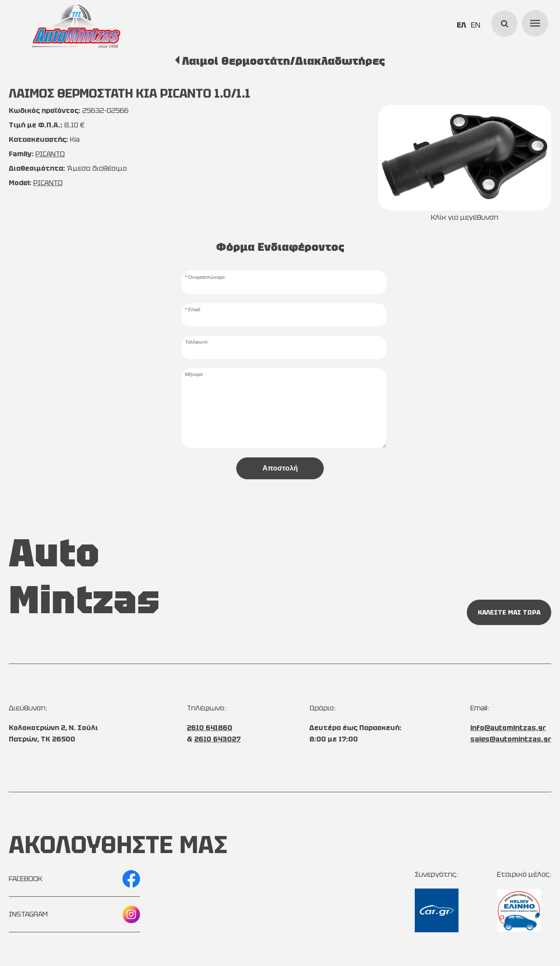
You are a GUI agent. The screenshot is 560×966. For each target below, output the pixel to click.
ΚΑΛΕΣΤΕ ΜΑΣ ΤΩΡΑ (509, 612)
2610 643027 (217, 739)
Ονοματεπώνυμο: (207, 277)
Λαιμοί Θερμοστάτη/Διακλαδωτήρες (283, 60)
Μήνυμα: (194, 374)
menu (533, 22)
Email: (194, 309)
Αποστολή (280, 468)
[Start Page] (76, 26)
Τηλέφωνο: (197, 341)
